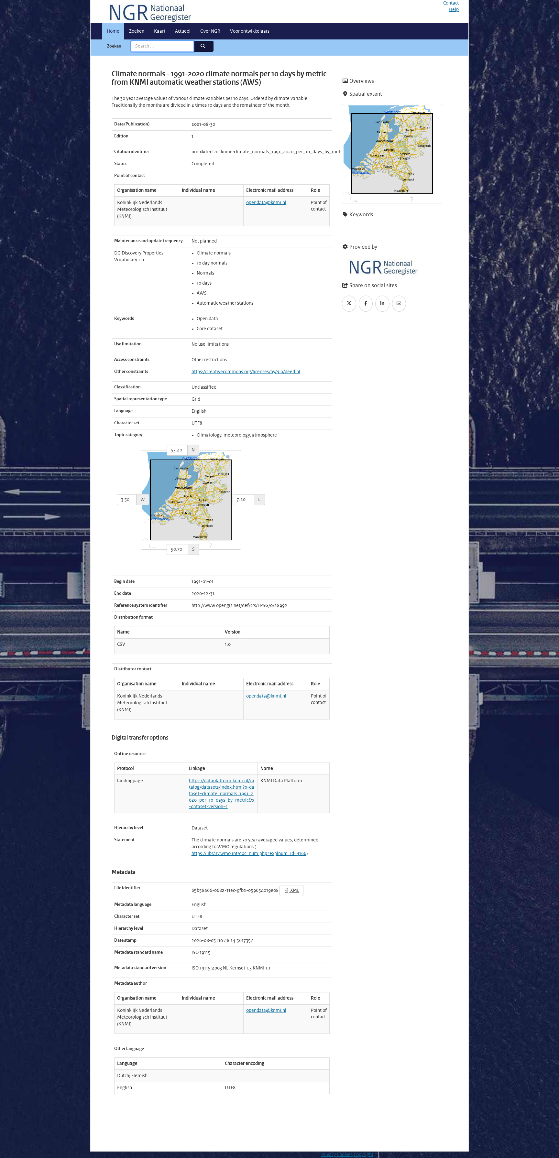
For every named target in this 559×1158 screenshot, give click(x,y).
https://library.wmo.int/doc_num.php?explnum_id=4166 (249, 853)
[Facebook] (366, 304)
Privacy (328, 1155)
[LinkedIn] (382, 304)
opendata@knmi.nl (266, 202)
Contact (451, 3)
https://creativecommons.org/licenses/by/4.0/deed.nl (246, 372)
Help (454, 9)
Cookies (345, 1155)
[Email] (399, 304)
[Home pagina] (147, 11)
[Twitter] (349, 304)
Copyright (363, 1155)
